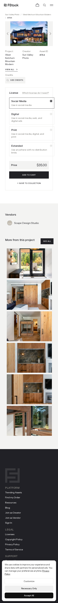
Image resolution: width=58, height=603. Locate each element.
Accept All (29, 595)
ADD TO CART (29, 175)
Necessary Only (29, 588)
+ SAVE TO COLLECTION (29, 183)
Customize (29, 581)
